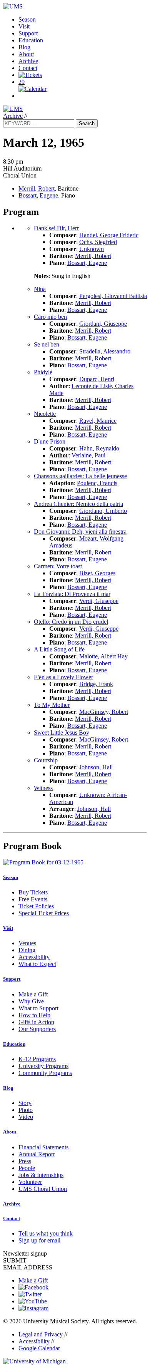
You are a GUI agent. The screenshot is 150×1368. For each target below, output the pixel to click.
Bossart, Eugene (38, 195)
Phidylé (43, 372)
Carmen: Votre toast (58, 566)
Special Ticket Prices (43, 913)
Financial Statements (43, 1147)
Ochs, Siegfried (98, 242)
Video (25, 1116)
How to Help (34, 1015)
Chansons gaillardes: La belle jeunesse (80, 476)
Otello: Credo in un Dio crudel (71, 621)
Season (27, 19)
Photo (25, 1110)
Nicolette (45, 413)
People (26, 1168)
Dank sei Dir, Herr (56, 228)
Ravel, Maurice (98, 420)
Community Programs (45, 1073)
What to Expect (37, 964)
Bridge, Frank (96, 684)
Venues (27, 943)
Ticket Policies (36, 906)
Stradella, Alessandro (104, 351)
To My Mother (52, 705)
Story (25, 1103)
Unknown (91, 249)
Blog (24, 47)
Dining (26, 950)
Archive (28, 61)
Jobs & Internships (40, 1175)
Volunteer (30, 1182)
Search (87, 123)
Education (30, 40)
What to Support (38, 1008)
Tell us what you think (45, 1233)
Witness (43, 788)
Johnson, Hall (96, 767)
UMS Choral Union (42, 1188)
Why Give (31, 1001)
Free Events (32, 899)
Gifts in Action (36, 1022)
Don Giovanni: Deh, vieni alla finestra (80, 531)
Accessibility (34, 957)
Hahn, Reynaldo (99, 448)
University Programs (43, 1066)
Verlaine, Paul (88, 455)
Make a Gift (33, 994)
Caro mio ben (50, 316)
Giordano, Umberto (103, 510)
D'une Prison (49, 441)
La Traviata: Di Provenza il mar (72, 594)
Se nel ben (46, 344)
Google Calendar (39, 1348)
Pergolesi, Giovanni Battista (113, 296)
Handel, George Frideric (108, 235)
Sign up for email (39, 1240)
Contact (27, 68)
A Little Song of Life (59, 649)
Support (28, 33)
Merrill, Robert (36, 188)
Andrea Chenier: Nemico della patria (78, 504)
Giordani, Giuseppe (103, 323)
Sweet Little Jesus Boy (61, 732)
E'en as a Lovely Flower (63, 677)
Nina (40, 289)
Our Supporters (37, 1029)
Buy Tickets (33, 892)
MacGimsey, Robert (103, 711)
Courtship (46, 760)
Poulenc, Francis (97, 483)
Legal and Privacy (40, 1334)
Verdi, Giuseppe (98, 601)
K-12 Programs (37, 1059)
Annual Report (36, 1154)
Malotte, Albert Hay (103, 656)
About (26, 54)
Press (24, 1161)
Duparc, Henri (96, 379)
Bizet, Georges (97, 573)
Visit (24, 26)
